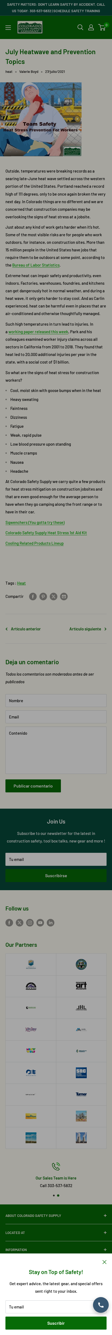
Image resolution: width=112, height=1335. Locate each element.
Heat (21, 583)
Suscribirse (56, 875)
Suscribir (56, 1323)
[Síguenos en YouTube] (40, 922)
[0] (102, 27)
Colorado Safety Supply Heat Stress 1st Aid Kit (46, 532)
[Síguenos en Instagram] (30, 922)
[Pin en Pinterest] (43, 596)
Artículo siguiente (85, 628)
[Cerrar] (104, 1261)
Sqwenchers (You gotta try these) (34, 522)
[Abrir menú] (8, 27)
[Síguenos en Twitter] (19, 922)
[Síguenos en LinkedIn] (50, 922)
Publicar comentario (33, 785)
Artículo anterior (26, 628)
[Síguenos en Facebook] (9, 922)
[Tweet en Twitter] (53, 596)
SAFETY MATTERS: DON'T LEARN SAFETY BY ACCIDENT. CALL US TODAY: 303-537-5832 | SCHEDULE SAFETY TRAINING (56, 7)
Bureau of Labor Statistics (36, 265)
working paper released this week (38, 331)
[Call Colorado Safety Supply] (101, 1305)
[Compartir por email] (64, 596)
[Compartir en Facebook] (33, 596)
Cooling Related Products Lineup (34, 543)
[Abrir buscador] (80, 27)
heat (9, 71)
